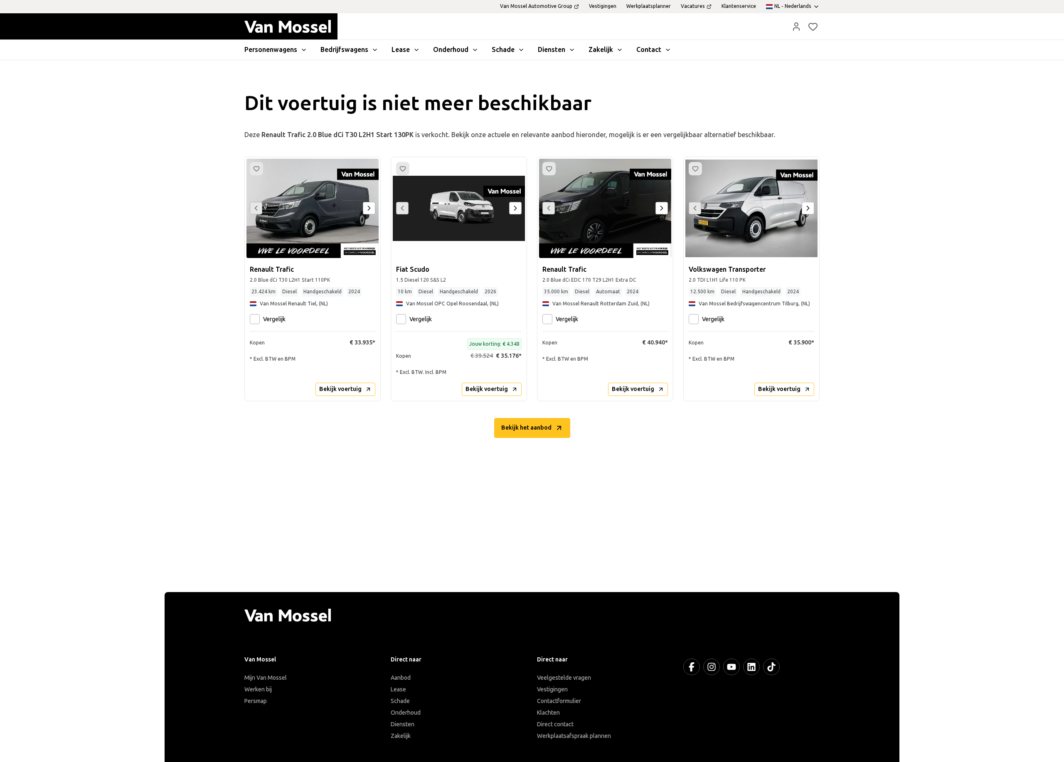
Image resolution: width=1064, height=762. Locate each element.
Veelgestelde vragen (564, 677)
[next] (369, 208)
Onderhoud (406, 712)
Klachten (548, 712)
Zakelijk (401, 736)
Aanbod (401, 677)
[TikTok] (771, 667)
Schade (400, 701)
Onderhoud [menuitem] (450, 50)
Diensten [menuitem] (551, 50)
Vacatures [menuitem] (693, 6)
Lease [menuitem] (401, 50)
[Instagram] (711, 667)
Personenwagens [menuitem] (270, 50)
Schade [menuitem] (503, 50)
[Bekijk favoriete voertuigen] (813, 26)
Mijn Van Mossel (265, 677)
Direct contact (555, 724)
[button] (796, 26)
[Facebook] (691, 667)
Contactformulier (559, 701)
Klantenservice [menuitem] (739, 6)
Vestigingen (552, 689)
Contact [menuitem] (648, 50)
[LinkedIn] (751, 667)
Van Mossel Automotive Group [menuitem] (536, 6)
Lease (398, 689)
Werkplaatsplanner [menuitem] (648, 6)
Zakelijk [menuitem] (601, 50)
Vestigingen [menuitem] (602, 6)
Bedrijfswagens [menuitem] (344, 50)
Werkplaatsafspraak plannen (574, 736)
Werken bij (258, 689)
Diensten (402, 724)
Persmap (255, 701)
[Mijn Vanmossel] (796, 26)
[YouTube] (731, 667)
